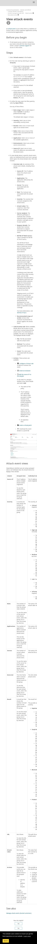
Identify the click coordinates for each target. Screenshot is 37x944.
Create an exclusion (24, 371)
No (18, 928)
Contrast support (24, 45)
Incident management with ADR (16, 13)
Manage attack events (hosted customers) (18, 913)
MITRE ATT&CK (21, 313)
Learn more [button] (27, 936)
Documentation (12, 10)
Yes (18, 923)
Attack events (28, 13)
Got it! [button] (6, 941)
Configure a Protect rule (26, 363)
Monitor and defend (25, 10)
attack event (12, 29)
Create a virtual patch (25, 425)
